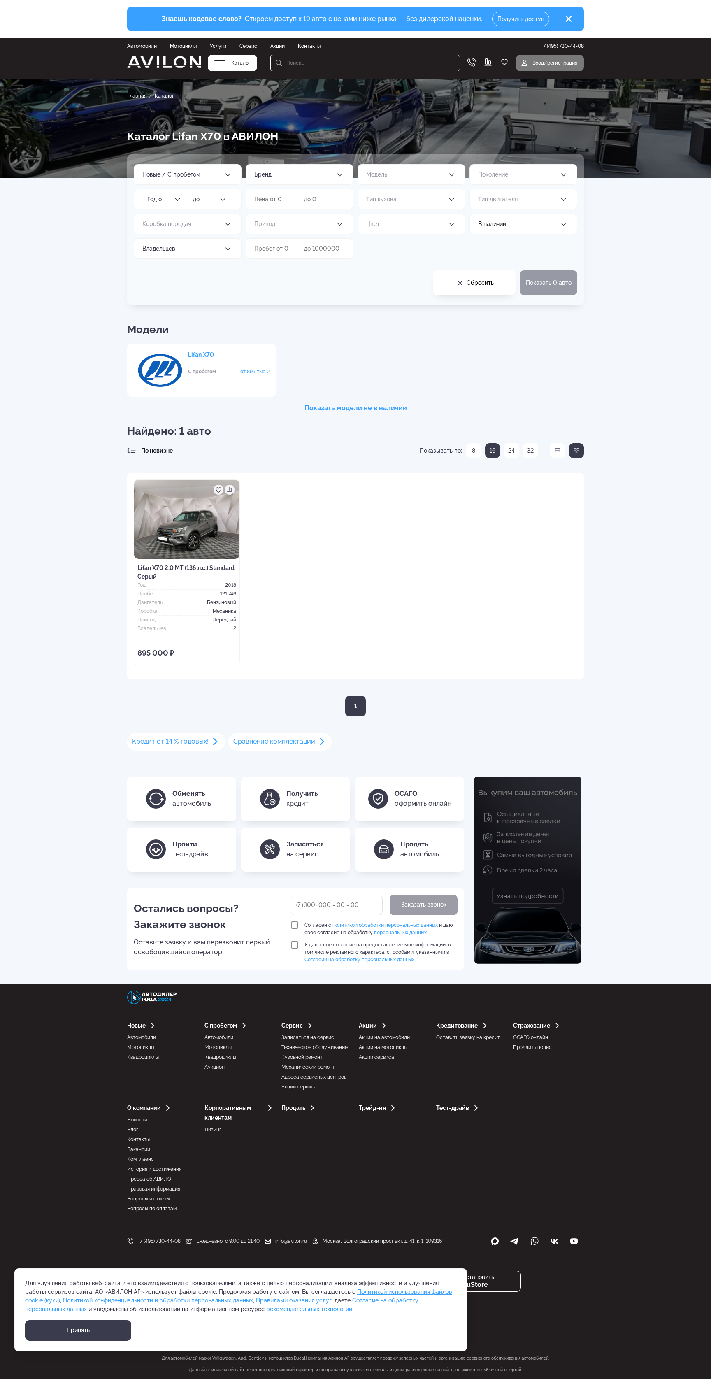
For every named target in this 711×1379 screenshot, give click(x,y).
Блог (132, 1130)
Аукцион (214, 1067)
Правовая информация (153, 1189)
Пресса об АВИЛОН (151, 1179)
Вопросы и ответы (148, 1199)
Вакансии (138, 1149)
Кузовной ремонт (302, 1057)
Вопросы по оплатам (152, 1209)
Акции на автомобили (384, 1037)
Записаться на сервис (307, 1037)
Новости (137, 1120)
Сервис (248, 46)
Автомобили (142, 46)
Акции (277, 46)
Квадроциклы (143, 1057)
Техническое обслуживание (314, 1047)
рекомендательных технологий (309, 1309)
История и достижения (154, 1169)
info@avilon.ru (291, 1241)
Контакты (309, 46)
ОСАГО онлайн (530, 1037)
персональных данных (400, 932)
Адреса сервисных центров (313, 1077)
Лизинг (212, 1130)
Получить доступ (520, 19)
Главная (136, 96)
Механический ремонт (308, 1067)
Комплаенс (140, 1159)
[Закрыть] (569, 19)
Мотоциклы (183, 46)
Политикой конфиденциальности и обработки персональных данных (158, 1300)
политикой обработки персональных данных (385, 925)
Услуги (218, 46)
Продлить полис (532, 1047)
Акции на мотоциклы (383, 1047)
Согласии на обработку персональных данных (359, 960)
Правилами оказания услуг (294, 1300)
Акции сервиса (299, 1087)
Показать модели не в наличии (355, 408)
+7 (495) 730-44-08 (159, 1241)
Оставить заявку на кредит (468, 1037)
